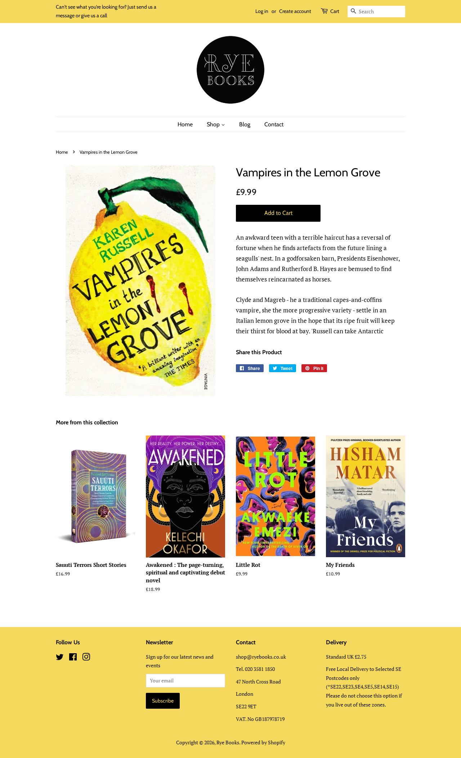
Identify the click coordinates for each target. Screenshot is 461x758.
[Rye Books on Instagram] (86, 658)
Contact (273, 124)
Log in (261, 11)
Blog (244, 124)
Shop (214, 124)
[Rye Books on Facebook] (73, 658)
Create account (295, 11)
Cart (334, 11)
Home (185, 124)
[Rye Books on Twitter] (60, 658)
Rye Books (227, 742)
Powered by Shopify (263, 742)
